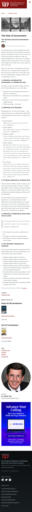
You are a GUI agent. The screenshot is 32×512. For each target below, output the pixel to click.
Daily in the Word (6, 497)
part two (25, 288)
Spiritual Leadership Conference (10, 502)
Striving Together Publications (9, 491)
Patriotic (3, 354)
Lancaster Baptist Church (8, 488)
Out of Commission (6, 337)
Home (2, 13)
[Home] (16, 456)
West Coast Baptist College (9, 494)
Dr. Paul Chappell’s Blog (8, 499)
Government (4, 356)
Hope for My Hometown (7, 316)
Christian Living (12, 13)
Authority (3, 352)
